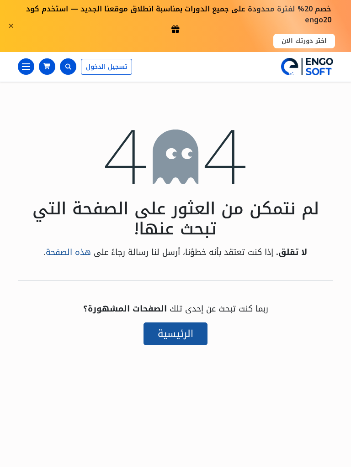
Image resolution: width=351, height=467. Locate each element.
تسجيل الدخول (106, 67)
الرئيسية (175, 334)
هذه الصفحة (68, 252)
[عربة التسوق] (47, 66)
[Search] (68, 66)
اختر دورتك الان (304, 41)
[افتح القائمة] (26, 66)
